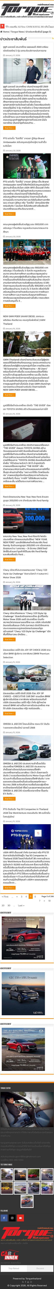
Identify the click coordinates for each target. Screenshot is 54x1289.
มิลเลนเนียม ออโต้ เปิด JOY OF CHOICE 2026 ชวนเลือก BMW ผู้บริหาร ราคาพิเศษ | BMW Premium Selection (27, 653)
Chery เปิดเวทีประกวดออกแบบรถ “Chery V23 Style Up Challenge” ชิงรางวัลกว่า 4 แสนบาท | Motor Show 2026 (25, 573)
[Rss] (23, 1282)
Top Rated (13, 1268)
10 (49, 900)
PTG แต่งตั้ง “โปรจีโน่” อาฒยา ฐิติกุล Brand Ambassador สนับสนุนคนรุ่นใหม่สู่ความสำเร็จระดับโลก (25, 142)
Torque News (17, 31)
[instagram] (31, 1282)
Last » (21, 905)
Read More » (9, 128)
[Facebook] (4, 1218)
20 (3, 905)
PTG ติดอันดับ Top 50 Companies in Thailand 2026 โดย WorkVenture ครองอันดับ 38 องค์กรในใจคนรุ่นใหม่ (26, 812)
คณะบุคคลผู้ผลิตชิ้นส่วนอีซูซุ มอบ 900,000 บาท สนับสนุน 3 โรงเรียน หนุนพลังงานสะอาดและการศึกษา (25, 228)
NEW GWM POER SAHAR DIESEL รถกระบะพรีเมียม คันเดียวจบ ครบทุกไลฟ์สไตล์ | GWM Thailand (24, 320)
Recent (40, 1268)
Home (5, 31)
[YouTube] (20, 1218)
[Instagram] (12, 1218)
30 (9, 905)
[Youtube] (28, 1282)
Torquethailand (33, 1278)
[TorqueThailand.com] (27, 10)
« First (5, 896)
